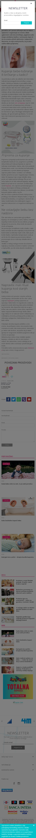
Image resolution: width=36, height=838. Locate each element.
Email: (6, 20)
